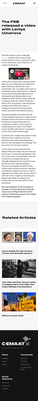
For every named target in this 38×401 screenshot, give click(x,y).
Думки (4, 364)
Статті (4, 361)
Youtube (5, 389)
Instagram (6, 386)
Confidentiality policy (26, 368)
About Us (24, 358)
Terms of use (25, 364)
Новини (5, 358)
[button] (5, 3)
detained (5, 58)
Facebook (5, 383)
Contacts (24, 361)
